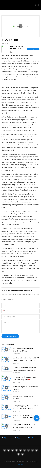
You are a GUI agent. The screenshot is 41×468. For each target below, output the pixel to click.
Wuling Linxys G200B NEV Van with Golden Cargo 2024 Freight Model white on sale (24, 416)
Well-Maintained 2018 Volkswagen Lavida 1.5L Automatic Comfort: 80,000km (25, 369)
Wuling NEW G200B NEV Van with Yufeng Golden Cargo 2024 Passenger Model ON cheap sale (24, 426)
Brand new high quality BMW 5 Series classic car (25, 388)
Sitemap (20, 464)
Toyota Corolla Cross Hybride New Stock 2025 (25, 397)
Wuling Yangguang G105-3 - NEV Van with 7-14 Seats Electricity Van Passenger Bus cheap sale (26, 407)
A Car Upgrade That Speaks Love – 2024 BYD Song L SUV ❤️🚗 (25, 378)
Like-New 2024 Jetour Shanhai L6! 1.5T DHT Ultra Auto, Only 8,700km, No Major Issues (26, 359)
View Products (33, 49)
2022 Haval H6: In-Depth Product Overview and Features (24, 349)
